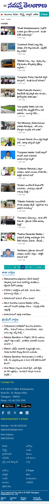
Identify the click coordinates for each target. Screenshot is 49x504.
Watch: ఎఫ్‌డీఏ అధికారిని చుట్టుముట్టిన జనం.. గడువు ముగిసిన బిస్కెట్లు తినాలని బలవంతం (22, 350)
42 (31, 267)
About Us (3, 498)
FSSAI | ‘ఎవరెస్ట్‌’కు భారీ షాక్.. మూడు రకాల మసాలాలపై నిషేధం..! (22, 292)
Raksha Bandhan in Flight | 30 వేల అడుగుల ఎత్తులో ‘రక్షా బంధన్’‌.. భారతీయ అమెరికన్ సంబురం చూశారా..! (24, 340)
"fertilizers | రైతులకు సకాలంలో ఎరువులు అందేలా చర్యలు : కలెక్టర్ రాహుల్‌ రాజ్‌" (30, 253)
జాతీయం (37, 14)
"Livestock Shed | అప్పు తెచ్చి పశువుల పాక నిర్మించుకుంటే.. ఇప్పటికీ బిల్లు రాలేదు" (32, 47)
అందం (28, 450)
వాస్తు (28, 461)
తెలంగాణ (8, 14)
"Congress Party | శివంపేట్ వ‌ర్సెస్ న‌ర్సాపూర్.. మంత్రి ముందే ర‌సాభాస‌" (32, 79)
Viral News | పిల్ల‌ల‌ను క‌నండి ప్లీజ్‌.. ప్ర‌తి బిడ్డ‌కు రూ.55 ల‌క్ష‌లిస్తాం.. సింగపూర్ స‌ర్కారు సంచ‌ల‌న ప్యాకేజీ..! (23, 371)
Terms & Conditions (37, 498)
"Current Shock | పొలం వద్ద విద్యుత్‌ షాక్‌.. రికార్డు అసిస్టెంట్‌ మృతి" (32, 141)
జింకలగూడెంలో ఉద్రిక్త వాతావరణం (17, 314)
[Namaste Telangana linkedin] (27, 413)
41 (27, 267)
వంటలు (29, 454)
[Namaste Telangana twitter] (14, 413)
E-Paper (44, 14)
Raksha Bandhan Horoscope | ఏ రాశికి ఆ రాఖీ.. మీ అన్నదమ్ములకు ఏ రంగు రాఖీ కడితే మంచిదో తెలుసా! (25, 359)
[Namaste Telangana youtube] (21, 413)
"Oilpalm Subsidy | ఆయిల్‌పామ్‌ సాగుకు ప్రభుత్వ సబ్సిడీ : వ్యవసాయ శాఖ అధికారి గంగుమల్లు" (32, 204)
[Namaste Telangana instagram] (8, 413)
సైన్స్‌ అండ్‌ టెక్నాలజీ (10, 461)
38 (15, 267)
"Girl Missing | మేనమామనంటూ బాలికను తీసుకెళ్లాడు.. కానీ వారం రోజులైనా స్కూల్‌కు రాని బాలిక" (31, 126)
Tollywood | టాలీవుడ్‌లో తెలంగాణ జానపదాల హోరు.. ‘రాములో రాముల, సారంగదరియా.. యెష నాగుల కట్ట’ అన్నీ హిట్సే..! (23, 329)
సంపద (5, 478)
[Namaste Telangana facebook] (2, 413)
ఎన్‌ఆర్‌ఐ (5, 458)
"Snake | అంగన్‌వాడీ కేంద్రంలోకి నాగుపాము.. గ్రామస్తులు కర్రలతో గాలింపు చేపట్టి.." (30, 188)
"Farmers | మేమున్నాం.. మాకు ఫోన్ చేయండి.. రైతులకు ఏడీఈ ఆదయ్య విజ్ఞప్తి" (32, 221)
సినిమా (16, 14)
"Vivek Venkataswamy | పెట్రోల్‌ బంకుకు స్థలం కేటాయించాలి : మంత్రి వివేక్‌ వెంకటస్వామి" (32, 31)
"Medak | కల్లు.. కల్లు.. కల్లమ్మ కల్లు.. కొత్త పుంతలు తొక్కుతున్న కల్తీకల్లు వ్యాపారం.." (32, 64)
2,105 (39, 267)
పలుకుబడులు (31, 478)
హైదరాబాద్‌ (7, 454)
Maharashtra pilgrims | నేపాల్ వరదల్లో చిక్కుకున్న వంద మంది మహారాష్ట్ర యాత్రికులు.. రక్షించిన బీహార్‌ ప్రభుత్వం (22, 282)
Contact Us (13, 498)
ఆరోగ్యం (29, 446)
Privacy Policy (24, 498)
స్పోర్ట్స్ (22, 14)
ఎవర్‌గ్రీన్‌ (29, 482)
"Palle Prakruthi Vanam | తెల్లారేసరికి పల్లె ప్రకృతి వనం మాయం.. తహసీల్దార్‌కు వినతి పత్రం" (32, 93)
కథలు (28, 474)
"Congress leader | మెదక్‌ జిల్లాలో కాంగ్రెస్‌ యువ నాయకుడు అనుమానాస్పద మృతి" (32, 155)
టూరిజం (5, 482)
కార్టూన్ (29, 14)
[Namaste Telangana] (2, 14)
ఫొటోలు (5, 470)
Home (3, 19)
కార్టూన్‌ (5, 474)
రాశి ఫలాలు (30, 458)
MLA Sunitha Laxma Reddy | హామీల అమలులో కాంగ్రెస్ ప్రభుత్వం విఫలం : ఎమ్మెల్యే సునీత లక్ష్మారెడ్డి (24, 306)
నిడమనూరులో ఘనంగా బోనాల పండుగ (19, 298)
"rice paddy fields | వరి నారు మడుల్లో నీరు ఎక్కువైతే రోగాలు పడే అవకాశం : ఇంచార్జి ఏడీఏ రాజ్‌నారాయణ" (30, 111)
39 (19, 267)
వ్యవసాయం (6, 486)
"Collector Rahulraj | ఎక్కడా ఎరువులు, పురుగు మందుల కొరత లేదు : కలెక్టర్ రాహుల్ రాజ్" (32, 171)
